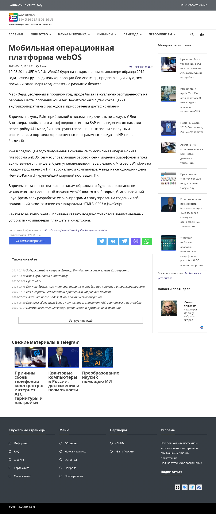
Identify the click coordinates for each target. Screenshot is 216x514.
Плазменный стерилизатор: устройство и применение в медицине (73, 308)
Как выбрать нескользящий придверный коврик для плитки (68, 292)
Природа (131, 34)
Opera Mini (33, 281)
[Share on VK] (113, 241)
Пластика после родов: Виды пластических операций (64, 297)
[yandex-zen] (177, 487)
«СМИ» (119, 443)
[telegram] (192, 487)
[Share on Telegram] (124, 241)
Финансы (105, 34)
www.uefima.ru (26, 14)
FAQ (39, 5)
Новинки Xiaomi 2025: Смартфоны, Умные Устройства (192, 127)
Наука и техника (72, 34)
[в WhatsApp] (147, 241)
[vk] (185, 487)
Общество (39, 34)
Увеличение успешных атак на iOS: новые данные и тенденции (191, 154)
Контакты (16, 5)
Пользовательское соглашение (181, 463)
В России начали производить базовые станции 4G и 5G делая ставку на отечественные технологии (191, 212)
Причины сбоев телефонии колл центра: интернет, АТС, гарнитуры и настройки (84, 303)
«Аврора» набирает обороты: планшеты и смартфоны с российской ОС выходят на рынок (191, 251)
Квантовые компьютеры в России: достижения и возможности (63, 381)
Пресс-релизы (160, 34)
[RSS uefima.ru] (199, 487)
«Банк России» (124, 451)
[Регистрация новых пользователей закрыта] (202, 34)
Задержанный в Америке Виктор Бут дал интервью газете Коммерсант (77, 270)
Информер (21, 443)
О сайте (30, 5)
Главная (16, 34)
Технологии (143, 66)
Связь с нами (22, 476)
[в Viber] (136, 241)
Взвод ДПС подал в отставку (47, 276)
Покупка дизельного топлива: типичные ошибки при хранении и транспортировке (85, 287)
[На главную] (130, 66)
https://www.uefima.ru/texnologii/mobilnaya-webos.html (75, 230)
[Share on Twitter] (102, 241)
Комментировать (31, 241)
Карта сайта (21, 468)
